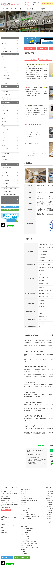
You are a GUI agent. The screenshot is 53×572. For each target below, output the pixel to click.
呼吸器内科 (4, 121)
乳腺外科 (3, 137)
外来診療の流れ (5, 91)
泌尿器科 (3, 132)
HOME (2, 29)
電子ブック (24, 495)
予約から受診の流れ (26, 530)
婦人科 (3, 134)
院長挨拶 (3, 56)
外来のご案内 (18, 8)
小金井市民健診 (5, 183)
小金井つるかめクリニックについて (9, 54)
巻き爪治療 (4, 161)
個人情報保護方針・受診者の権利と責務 (30, 516)
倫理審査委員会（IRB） (7, 51)
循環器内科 (4, 118)
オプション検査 (25, 536)
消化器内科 (49, 502)
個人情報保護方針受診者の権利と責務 (6, 77)
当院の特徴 (30, 48)
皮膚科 (3, 140)
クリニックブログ (5, 64)
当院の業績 (4, 67)
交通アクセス (4, 202)
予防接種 (43, 8)
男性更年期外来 (5, 159)
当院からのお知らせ (26, 518)
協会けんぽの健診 (5, 180)
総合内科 (3, 145)
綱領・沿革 (4, 43)
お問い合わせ (4, 83)
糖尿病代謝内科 (5, 110)
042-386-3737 (33, 5)
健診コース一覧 (5, 175)
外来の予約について (6, 94)
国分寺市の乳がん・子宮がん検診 (9, 188)
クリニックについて (6, 8)
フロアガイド (4, 62)
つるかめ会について (6, 37)
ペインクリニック (5, 129)
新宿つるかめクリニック (10, 206)
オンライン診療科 (5, 148)
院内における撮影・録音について (29, 514)
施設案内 (42, 48)
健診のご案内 (30, 8)
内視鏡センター (5, 105)
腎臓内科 (3, 113)
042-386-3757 (33, 2)
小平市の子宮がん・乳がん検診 (8, 186)
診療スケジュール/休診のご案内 (8, 89)
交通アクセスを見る (6, 509)
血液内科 (3, 126)
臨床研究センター (5, 48)
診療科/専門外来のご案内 (7, 102)
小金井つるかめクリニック (9, 487)
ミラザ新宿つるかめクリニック (10, 209)
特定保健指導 (4, 172)
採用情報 (3, 199)
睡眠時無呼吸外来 (5, 153)
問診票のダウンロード (6, 99)
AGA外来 (3, 156)
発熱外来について (5, 97)
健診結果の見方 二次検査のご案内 (9, 194)
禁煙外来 (3, 151)
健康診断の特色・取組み (7, 167)
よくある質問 (4, 70)
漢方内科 (3, 124)
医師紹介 (3, 59)
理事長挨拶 (4, 40)
